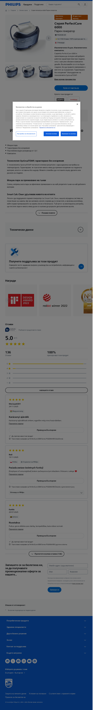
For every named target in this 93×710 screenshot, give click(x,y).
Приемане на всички (68, 134)
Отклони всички (50, 134)
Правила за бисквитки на (46, 127)
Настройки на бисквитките (25, 134)
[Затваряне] (76, 104)
